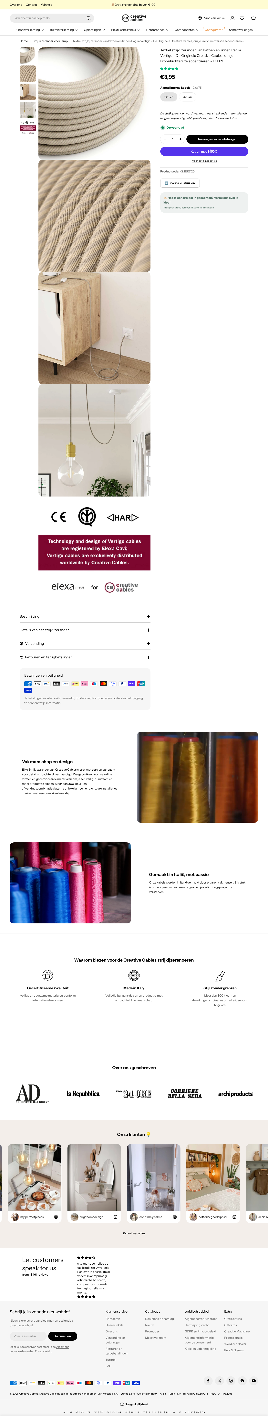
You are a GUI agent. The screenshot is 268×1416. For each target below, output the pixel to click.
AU (64, 1412)
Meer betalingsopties (204, 160)
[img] (95, 1258)
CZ (89, 1412)
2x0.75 (168, 97)
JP (149, 1412)
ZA (203, 1412)
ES (108, 1412)
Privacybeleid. (43, 1351)
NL (155, 1412)
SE (180, 1412)
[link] (32, 1093)
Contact (31, 4)
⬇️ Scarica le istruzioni (180, 183)
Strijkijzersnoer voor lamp (50, 41)
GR (120, 1412)
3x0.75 (187, 97)
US (197, 1412)
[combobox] (52, 18)
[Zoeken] (88, 18)
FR (113, 1412)
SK (174, 1412)
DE (95, 1412)
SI (185, 1412)
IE (138, 1412)
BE (77, 1412)
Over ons (16, 4)
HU (132, 1412)
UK (191, 1412)
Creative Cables (28, 1393)
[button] (169, 69)
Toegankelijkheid (137, 1404)
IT (144, 1412)
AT (71, 1412)
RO (167, 1412)
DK (101, 1412)
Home (24, 41)
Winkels (46, 4)
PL (161, 1412)
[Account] (232, 18)
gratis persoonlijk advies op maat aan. (194, 207)
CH (82, 1412)
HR (126, 1412)
